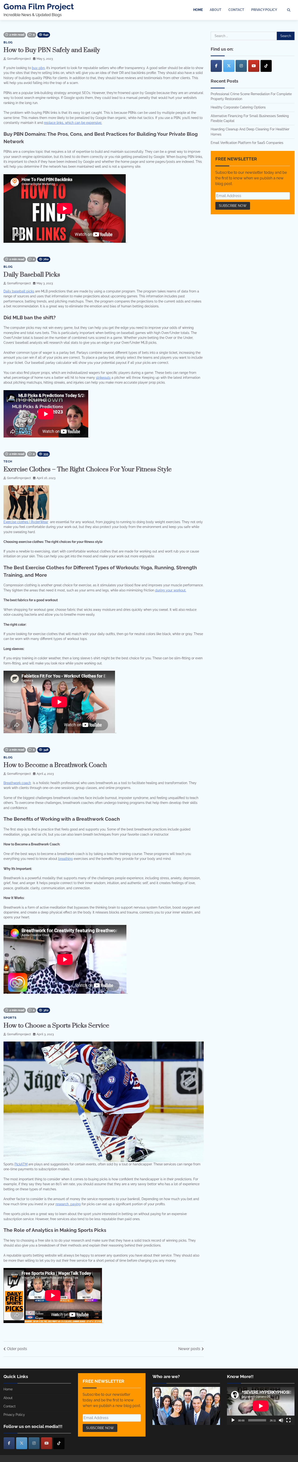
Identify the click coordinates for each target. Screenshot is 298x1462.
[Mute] (281, 1420)
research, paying (68, 1204)
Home (198, 10)
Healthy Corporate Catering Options (238, 107)
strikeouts (103, 377)
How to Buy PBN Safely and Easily (51, 50)
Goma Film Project (38, 6)
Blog (8, 42)
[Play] (233, 1420)
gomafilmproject (19, 58)
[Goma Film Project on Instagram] (241, 66)
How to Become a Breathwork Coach (55, 765)
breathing (65, 859)
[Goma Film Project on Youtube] (253, 66)
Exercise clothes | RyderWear (25, 522)
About (215, 10)
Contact (236, 10)
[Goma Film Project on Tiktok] (266, 66)
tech (7, 461)
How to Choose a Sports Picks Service (56, 1026)
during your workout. (170, 590)
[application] (261, 1406)
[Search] (288, 10)
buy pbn (38, 68)
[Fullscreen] (288, 1420)
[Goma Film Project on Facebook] (216, 66)
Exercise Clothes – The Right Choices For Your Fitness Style (87, 469)
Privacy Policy (264, 10)
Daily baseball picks (18, 291)
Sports (10, 1017)
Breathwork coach (17, 783)
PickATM (20, 1164)
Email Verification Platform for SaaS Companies (247, 143)
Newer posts (189, 1349)
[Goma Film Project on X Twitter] (228, 66)
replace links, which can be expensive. (73, 123)
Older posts (17, 1349)
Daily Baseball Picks (31, 275)
